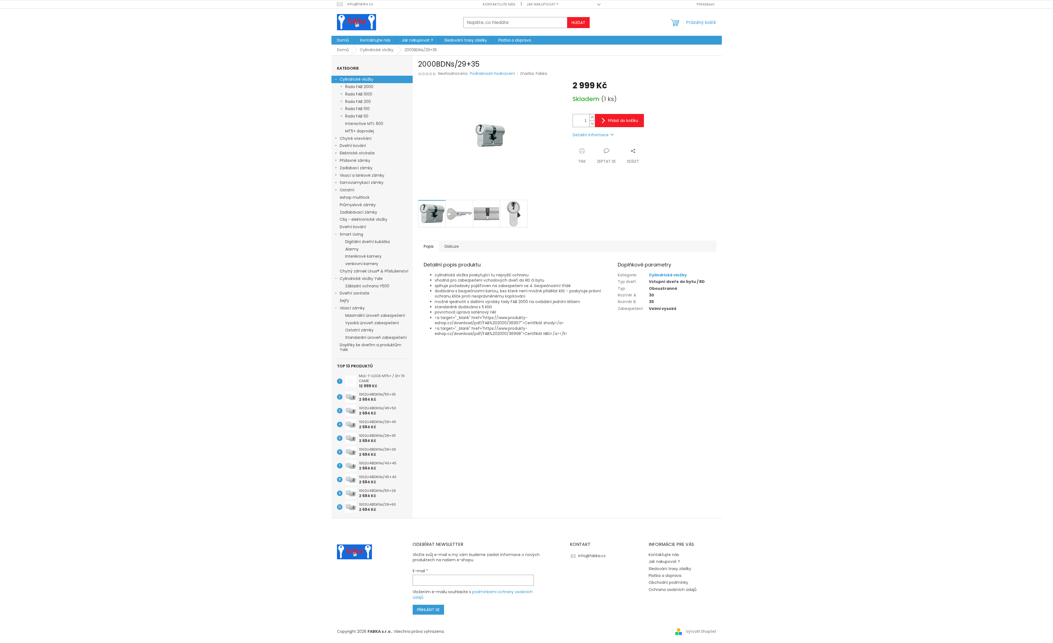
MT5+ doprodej (359, 131)
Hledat (578, 22)
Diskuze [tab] (452, 246)
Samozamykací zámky (361, 182)
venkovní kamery (361, 263)
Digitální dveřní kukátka (367, 241)
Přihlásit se (428, 609)
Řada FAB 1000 (358, 94)
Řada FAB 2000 (359, 86)
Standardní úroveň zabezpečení (376, 337)
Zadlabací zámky (356, 168)
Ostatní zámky (359, 330)
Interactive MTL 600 (364, 123)
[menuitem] (342, 40)
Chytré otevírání (355, 138)
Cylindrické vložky (356, 79)
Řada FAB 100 (357, 108)
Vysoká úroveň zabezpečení (372, 323)
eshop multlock (354, 197)
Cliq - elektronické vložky (363, 219)
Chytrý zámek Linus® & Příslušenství (374, 271)
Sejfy (344, 300)
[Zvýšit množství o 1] (592, 117)
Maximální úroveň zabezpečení (375, 315)
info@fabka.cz (592, 555)
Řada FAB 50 (356, 116)
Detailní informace (591, 135)
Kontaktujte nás (499, 4)
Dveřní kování (353, 145)
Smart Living (351, 234)
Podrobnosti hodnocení (492, 73)
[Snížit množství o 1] (592, 124)
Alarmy (352, 249)
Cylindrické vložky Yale (361, 278)
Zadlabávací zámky (358, 212)
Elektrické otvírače (357, 153)
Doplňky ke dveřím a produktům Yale (370, 347)
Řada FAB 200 (358, 101)
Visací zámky (352, 308)
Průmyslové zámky (358, 205)
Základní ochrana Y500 (367, 286)
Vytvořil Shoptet (701, 631)
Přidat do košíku (623, 120)
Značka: (533, 73)
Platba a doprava (665, 575)
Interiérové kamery (363, 256)
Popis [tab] (429, 246)
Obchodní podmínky (668, 582)
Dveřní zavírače (354, 293)
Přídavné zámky (355, 160)
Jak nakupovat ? (542, 4)
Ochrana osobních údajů (672, 589)
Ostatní (347, 190)
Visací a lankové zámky (362, 175)
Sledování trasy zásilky (670, 568)
